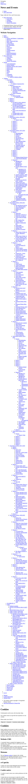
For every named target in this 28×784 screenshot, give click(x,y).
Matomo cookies (8, 755)
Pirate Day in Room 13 (21, 214)
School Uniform (10, 65)
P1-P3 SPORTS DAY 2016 (19, 666)
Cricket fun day (19, 332)
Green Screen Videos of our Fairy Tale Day (21, 239)
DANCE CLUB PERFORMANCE (20, 645)
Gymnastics (18, 244)
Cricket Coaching (20, 316)
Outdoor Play (19, 228)
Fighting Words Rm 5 (21, 320)
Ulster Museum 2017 (20, 308)
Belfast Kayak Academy (21, 323)
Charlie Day (18, 479)
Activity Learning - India (21, 174)
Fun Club (18, 481)
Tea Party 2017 (16, 627)
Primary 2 (12, 85)
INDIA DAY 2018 (20, 496)
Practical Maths (19, 473)
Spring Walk (18, 225)
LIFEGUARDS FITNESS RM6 (19, 590)
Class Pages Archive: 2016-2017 (17, 202)
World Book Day (17, 86)
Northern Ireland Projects (21, 157)
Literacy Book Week (20, 563)
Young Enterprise (20, 280)
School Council (10, 684)
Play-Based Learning (20, 528)
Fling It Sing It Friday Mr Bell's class (21, 278)
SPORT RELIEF (20, 654)
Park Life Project (20, 274)
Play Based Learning (24, 549)
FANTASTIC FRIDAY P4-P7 (20, 671)
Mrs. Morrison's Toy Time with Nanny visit (21, 538)
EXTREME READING (21, 655)
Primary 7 (12, 115)
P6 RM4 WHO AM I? (18, 113)
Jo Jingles (18, 149)
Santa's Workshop (17, 93)
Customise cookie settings (18, 722)
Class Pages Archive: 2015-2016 (17, 130)
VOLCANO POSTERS (21, 184)
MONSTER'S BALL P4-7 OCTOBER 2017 (19, 624)
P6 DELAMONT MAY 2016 (23, 379)
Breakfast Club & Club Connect (14, 66)
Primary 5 (12, 99)
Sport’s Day (18, 449)
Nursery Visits (19, 120)
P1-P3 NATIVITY (20, 658)
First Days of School (20, 229)
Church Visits (19, 327)
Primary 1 (12, 82)
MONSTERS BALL (21, 660)
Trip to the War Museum (21, 560)
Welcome (9, 39)
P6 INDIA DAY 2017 (21, 293)
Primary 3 (12, 94)
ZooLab (17, 136)
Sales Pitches (19, 324)
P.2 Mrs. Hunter (19, 535)
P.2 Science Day (19, 531)
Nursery (8, 49)
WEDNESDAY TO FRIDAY (22, 172)
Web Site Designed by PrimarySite (12, 703)
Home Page (3, 4)
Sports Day (18, 213)
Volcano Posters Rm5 (21, 310)
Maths (17, 457)
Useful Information (11, 63)
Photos (17, 262)
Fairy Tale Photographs (21, 469)
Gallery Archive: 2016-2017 (16, 626)
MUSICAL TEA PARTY (19, 667)
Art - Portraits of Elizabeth (19, 178)
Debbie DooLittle (20, 520)
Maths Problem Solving (21, 176)
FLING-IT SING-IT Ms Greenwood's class (21, 295)
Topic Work (18, 276)
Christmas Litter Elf (20, 145)
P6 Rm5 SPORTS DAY (21, 492)
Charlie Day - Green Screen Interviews (20, 256)
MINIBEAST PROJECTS (19, 164)
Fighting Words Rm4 (20, 319)
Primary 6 (12, 101)
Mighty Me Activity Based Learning (20, 267)
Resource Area (19, 463)
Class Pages (9, 79)
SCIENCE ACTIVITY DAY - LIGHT (21, 180)
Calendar (9, 20)
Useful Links (10, 75)
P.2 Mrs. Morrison (20, 536)
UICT (17, 459)
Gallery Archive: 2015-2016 (19, 635)
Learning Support (11, 50)
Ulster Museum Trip (20, 567)
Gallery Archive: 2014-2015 (19, 662)
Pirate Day (18, 451)
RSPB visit (18, 134)
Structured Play (19, 461)
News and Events (8, 12)
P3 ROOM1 (18, 555)
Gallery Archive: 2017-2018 (16, 612)
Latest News (9, 19)
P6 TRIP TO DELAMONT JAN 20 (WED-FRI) (19, 103)
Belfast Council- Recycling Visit (19, 143)
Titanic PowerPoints (20, 325)
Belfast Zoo (18, 148)
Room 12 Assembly (20, 456)
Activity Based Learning (21, 249)
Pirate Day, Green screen (21, 452)
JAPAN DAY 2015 (20, 182)
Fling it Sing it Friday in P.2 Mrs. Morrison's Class (21, 233)
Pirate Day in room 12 (21, 216)
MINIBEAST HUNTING (19, 162)
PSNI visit (18, 140)
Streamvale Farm (20, 138)
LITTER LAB (19, 652)
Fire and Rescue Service (21, 205)
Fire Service (18, 137)
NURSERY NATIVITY (21, 656)
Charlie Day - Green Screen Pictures (20, 254)
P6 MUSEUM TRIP (20, 198)
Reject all (3, 722)
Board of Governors (11, 54)
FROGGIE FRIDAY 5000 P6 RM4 (21, 501)
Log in (2, 2)
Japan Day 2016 (19, 309)
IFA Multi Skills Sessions (21, 269)
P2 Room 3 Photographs (21, 532)
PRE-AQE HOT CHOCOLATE (20, 598)
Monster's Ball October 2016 (19, 632)
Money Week (16, 87)
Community (9, 74)
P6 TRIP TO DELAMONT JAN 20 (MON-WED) (19, 106)
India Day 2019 (19, 572)
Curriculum (9, 47)
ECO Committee (10, 686)
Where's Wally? (19, 248)
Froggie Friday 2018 (20, 465)
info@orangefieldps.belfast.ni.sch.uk (12, 28)
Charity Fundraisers (20, 265)
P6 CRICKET (19, 196)
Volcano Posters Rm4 (21, 312)
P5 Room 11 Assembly (21, 485)
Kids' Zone (9, 690)
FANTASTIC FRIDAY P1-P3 (20, 672)
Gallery (8, 604)
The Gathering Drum (20, 141)
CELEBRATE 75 (11, 603)
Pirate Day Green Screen (21, 523)
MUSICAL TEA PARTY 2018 (20, 614)
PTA (8, 73)
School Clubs (10, 67)
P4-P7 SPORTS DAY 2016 (19, 664)
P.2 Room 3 (21, 547)
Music (8, 70)
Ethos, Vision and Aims (12, 41)
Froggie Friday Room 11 (21, 484)
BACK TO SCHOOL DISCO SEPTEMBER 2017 (20, 618)
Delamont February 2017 (21, 306)
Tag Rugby (18, 273)
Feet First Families (20, 455)
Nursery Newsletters (11, 23)
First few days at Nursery (21, 519)
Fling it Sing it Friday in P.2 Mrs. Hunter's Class (21, 236)
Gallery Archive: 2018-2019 (16, 611)
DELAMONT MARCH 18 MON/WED (21, 506)
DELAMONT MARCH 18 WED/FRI (21, 504)
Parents (5, 62)
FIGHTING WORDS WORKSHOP (21, 187)
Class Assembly (19, 272)
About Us (6, 37)
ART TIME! (19, 197)
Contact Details (10, 43)
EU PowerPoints (19, 333)
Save (14, 782)
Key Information (10, 45)
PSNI (17, 210)
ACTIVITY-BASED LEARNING (21, 191)
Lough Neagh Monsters (21, 158)
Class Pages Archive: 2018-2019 (17, 515)
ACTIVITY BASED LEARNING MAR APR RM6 (21, 587)
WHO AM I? (19, 189)
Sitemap (5, 695)
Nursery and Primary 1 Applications (15, 38)
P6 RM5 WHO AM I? (18, 114)
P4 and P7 (15, 628)
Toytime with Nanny (17, 89)
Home (5, 11)
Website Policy (7, 698)
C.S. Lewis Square (20, 489)
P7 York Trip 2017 (20, 328)
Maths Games (19, 317)
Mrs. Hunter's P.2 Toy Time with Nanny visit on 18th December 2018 (21, 542)
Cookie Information (8, 696)
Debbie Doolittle (16, 95)
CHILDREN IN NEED (21, 659)
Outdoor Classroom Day (18, 83)
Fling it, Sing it (19, 221)
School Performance (11, 53)
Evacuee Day (19, 559)
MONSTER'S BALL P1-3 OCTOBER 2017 (19, 621)
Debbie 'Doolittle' (20, 146)
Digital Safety (10, 69)
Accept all (9, 722)
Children (6, 78)
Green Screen (19, 264)
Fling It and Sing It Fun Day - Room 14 (21, 259)
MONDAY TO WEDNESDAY (22, 170)
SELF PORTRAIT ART (21, 185)
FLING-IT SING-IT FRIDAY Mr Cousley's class (21, 299)
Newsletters (9, 21)
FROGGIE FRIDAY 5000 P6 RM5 (21, 498)
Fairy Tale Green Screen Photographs (21, 472)
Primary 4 (12, 98)
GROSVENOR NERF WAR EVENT (21, 596)
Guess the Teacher (17, 630)
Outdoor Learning (14, 606)
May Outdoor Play (20, 220)
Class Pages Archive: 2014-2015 (17, 117)
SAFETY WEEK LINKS (16, 77)
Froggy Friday (19, 453)
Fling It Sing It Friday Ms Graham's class (21, 282)
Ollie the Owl (10, 687)
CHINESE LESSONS (21, 200)
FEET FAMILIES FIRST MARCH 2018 (19, 616)
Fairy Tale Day (19, 241)
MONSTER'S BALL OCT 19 (17, 610)
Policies (8, 51)
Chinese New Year (20, 488)
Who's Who (9, 42)
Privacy (8, 46)
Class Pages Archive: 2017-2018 (17, 445)
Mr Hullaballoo (19, 133)
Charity (8, 71)
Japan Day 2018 (19, 568)
